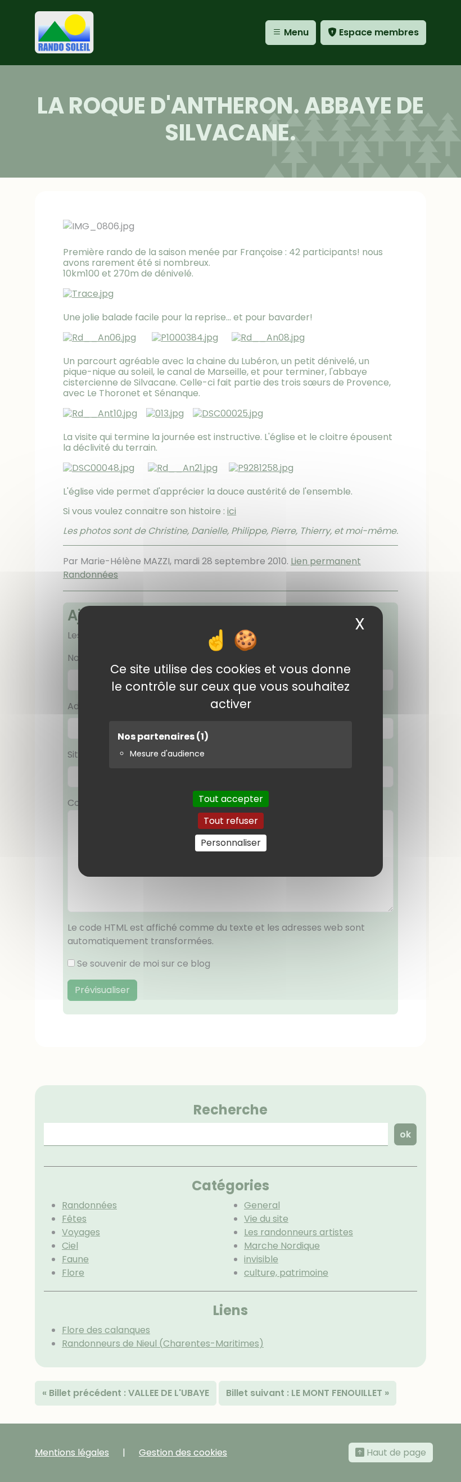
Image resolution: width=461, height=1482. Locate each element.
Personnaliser (231, 842)
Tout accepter (230, 798)
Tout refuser (231, 820)
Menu (295, 32)
